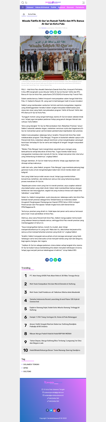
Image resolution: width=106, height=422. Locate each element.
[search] (22, 2)
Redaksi (44, 28)
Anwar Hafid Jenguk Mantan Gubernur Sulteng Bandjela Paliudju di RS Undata (53, 325)
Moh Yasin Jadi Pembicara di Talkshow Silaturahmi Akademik (55, 292)
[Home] (23, 7)
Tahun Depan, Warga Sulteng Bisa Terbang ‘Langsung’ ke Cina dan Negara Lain (55, 342)
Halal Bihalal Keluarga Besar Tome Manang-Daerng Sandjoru (55, 350)
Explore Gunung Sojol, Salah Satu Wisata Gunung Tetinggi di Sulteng (54, 309)
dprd (25, 368)
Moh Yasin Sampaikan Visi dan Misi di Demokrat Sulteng (52, 284)
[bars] (83, 2)
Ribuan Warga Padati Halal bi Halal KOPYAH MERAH (50, 334)
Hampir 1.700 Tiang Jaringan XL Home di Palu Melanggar (53, 317)
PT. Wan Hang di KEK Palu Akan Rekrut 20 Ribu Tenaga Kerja (54, 276)
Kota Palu (32, 14)
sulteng (27, 371)
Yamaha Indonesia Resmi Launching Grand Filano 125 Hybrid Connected (54, 300)
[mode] (26, 2)
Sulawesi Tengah (31, 364)
